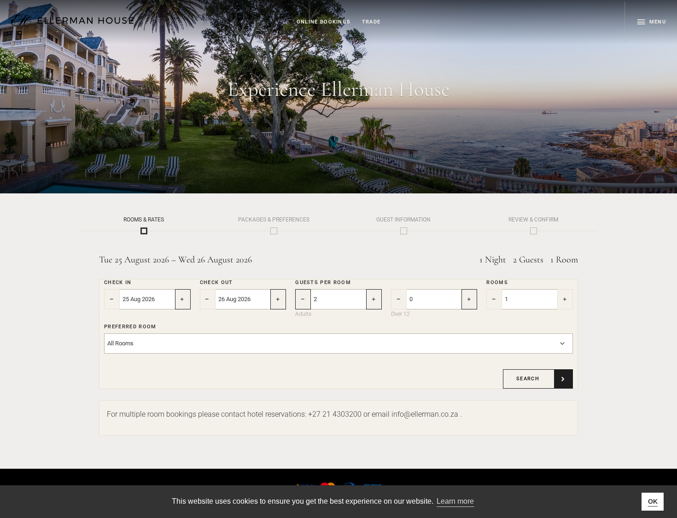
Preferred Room (130, 327)
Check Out (216, 282)
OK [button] (653, 501)
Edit (143, 230)
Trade (371, 22)
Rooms (497, 282)
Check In (118, 282)
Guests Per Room (323, 282)
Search (527, 379)
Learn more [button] (455, 501)
